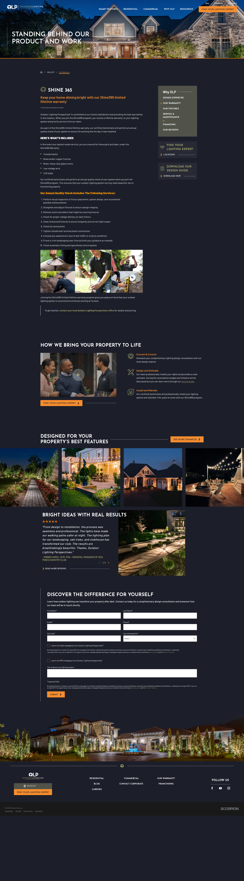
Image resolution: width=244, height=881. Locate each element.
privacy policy (153, 652)
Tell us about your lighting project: (61, 667)
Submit (54, 695)
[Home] (25, 7)
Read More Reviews (55, 569)
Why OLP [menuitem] (169, 9)
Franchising (218, 3)
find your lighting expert (218, 9)
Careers (97, 789)
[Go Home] (41, 72)
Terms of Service (168, 652)
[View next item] (109, 563)
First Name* (52, 611)
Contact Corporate (131, 784)
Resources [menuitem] (186, 9)
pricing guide (187, 381)
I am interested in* (130, 633)
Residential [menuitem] (130, 9)
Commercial (131, 778)
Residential (97, 778)
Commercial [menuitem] (150, 9)
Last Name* (128, 611)
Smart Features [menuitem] (108, 9)
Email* (50, 622)
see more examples (185, 440)
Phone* (126, 622)
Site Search (232, 3)
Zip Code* (51, 633)
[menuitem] (175, 98)
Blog (207, 3)
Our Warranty (166, 778)
